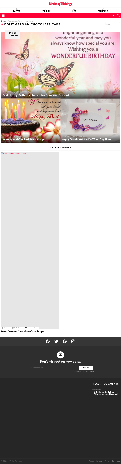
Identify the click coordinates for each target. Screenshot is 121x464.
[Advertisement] (15, 418)
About (91, 461)
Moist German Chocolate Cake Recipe (22, 332)
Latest (16, 11)
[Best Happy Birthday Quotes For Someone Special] (60, 65)
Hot (74, 11)
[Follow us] (114, 15)
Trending (103, 11)
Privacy (99, 461)
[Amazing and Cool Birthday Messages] (30, 120)
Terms (107, 461)
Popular (46, 11)
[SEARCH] (118, 15)
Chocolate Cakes (31, 328)
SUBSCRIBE (86, 368)
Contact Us (116, 461)
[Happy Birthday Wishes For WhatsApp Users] (90, 120)
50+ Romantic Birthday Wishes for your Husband (106, 393)
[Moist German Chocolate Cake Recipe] (30, 240)
